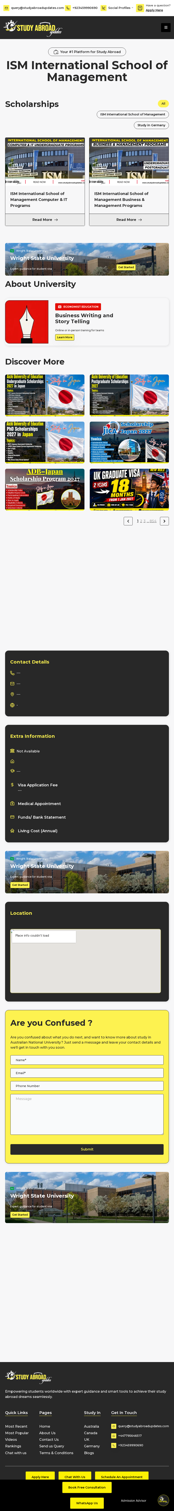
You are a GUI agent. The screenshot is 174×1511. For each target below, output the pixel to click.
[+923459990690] (68, 8)
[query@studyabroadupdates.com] (6, 8)
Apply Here (154, 10)
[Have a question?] (140, 8)
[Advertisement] (87, 561)
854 (153, 521)
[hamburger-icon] (166, 27)
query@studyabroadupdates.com (37, 8)
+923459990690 (85, 8)
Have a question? (158, 5)
